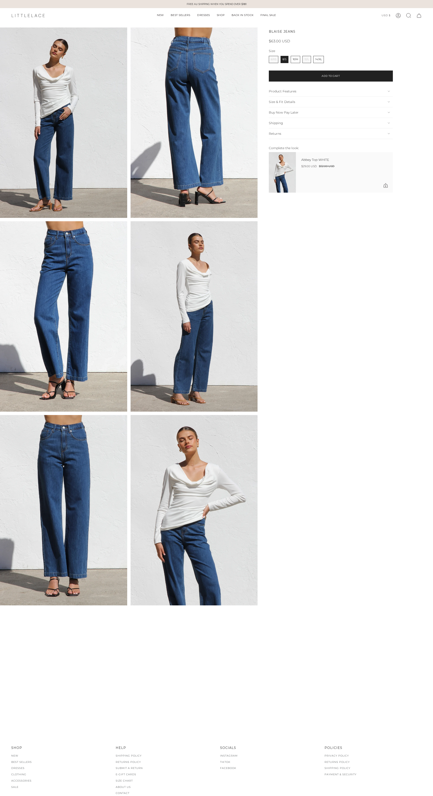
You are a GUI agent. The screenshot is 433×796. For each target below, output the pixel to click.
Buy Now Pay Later (284, 112)
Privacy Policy (337, 755)
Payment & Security (341, 774)
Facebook (228, 768)
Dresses (18, 768)
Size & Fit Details (282, 102)
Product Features (282, 91)
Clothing (18, 774)
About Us (123, 787)
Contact (122, 793)
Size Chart (124, 780)
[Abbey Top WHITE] (282, 172)
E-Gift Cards (126, 774)
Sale (14, 787)
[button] (160, 15)
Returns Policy (128, 762)
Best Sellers (21, 762)
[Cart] (419, 15)
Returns (275, 134)
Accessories (21, 780)
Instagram (229, 755)
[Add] (385, 185)
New (14, 755)
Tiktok (225, 762)
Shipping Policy (129, 755)
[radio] (273, 59)
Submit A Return (129, 768)
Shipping (276, 123)
